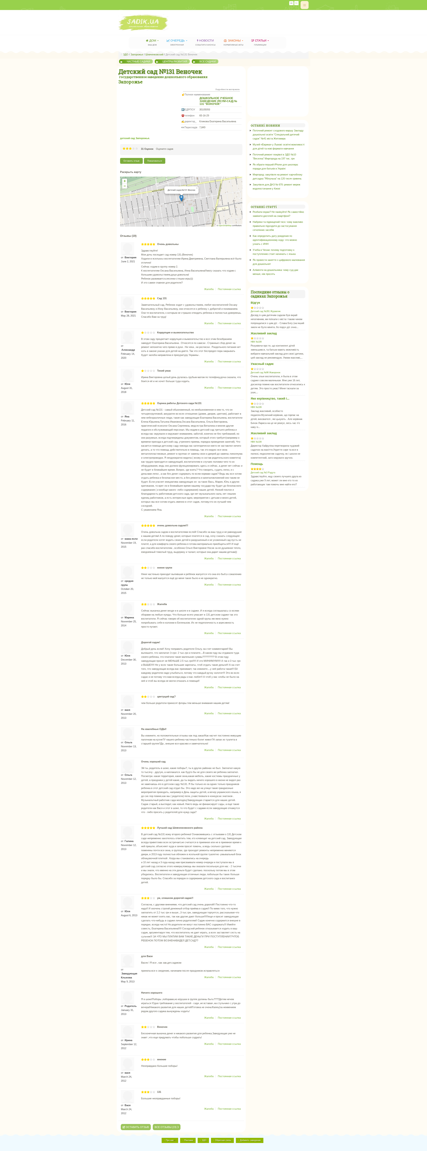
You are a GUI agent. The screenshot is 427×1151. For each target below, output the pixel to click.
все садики (207, 61)
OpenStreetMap (225, 225)
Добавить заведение (250, 1140)
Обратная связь (223, 1140)
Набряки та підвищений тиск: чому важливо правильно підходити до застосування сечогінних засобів (278, 225)
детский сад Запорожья (134, 138)
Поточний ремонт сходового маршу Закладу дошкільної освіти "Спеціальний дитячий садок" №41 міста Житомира (278, 134)
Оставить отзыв (131, 161)
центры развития (174, 61)
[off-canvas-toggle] (305, 5)
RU (296, 3)
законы (233, 42)
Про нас (170, 1140)
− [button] (125, 186)
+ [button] (125, 181)
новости (205, 42)
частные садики (138, 61)
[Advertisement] (248, 20)
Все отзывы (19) (166, 1127)
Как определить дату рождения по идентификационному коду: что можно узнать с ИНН (275, 239)
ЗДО (204, 1140)
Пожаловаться (154, 161)
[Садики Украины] (152, 22)
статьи (260, 42)
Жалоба (209, 289)
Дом (152, 42)
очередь (178, 42)
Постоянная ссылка (229, 289)
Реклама (188, 1140)
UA (291, 3)
